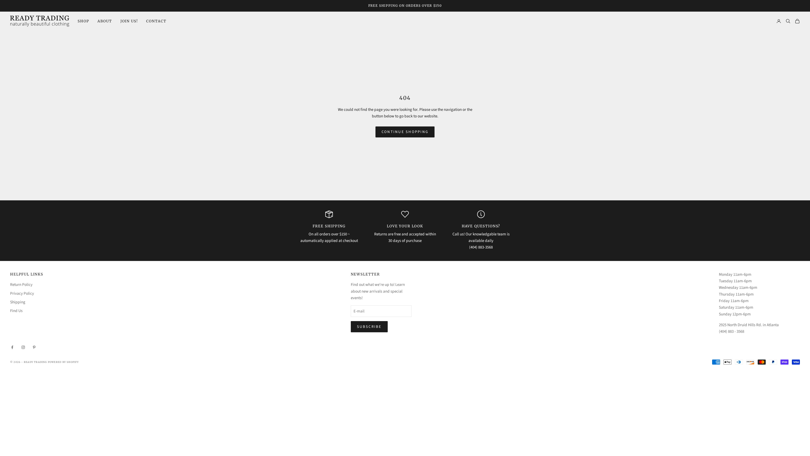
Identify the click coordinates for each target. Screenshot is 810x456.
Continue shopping (405, 131)
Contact (156, 21)
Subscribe (369, 326)
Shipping (17, 302)
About (104, 21)
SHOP (83, 21)
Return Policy (21, 285)
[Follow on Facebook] (12, 347)
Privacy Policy (22, 293)
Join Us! (129, 21)
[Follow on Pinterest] (34, 347)
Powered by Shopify (63, 362)
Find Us (16, 311)
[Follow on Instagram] (23, 347)
